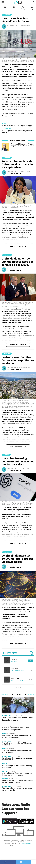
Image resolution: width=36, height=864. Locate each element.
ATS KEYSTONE (14, 27)
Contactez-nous (26, 843)
